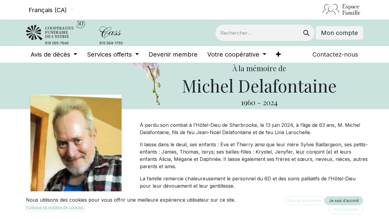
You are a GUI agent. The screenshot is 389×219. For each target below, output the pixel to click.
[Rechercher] (306, 33)
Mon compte (339, 32)
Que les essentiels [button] (305, 200)
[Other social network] (320, 9)
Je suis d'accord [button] (344, 200)
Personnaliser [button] (346, 209)
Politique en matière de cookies (55, 207)
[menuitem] (54, 54)
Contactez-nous (335, 54)
